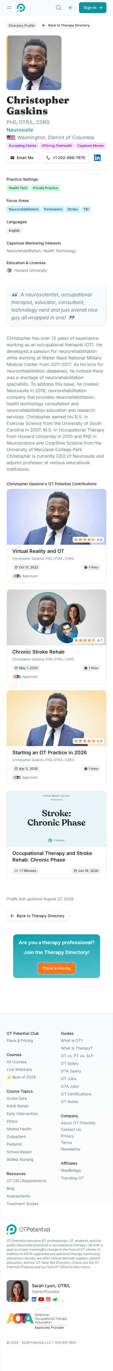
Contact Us (71, 1129)
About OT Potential (78, 1122)
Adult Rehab (18, 1106)
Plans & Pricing (56, 968)
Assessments (18, 1196)
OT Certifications (76, 1094)
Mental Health (19, 1128)
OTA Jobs (70, 1086)
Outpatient (16, 1136)
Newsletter (70, 1149)
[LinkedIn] (97, 157)
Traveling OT (72, 1178)
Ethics (12, 1121)
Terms (66, 1142)
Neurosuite (20, 130)
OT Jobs (68, 1078)
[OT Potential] (21, 7)
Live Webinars (19, 1069)
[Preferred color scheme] (70, 7)
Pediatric (14, 1144)
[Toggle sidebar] (9, 7)
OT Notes (69, 1101)
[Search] (58, 7)
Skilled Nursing (20, 1159)
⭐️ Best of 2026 (21, 1077)
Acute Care (17, 1098)
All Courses (17, 1061)
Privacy (67, 1136)
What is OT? (72, 1040)
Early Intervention (22, 1113)
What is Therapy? (76, 1048)
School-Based (19, 1151)
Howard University (30, 270)
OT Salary (70, 1063)
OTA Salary (71, 1071)
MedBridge (71, 1170)
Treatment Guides (22, 1203)
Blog (11, 1188)
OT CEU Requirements (27, 1180)
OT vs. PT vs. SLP (77, 1055)
